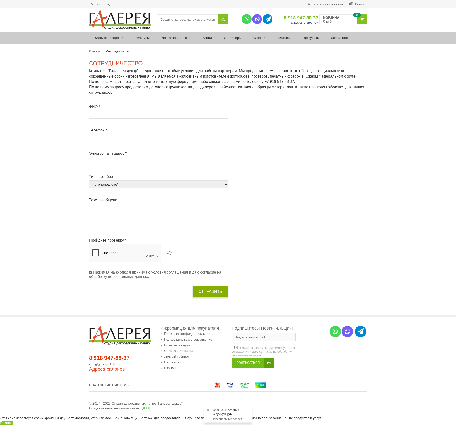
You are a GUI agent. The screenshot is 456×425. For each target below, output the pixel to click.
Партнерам (173, 362)
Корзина (217, 410)
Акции (207, 38)
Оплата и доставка (178, 351)
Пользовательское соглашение (188, 339)
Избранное (339, 38)
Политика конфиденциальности (189, 334)
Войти (359, 4)
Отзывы (284, 38)
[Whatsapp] (247, 19)
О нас (257, 38)
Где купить (310, 38)
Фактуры (143, 38)
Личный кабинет (176, 356)
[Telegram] (267, 19)
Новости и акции (177, 345)
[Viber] (257, 19)
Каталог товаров (107, 38)
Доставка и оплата (176, 38)
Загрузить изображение (325, 4)
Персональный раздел (227, 419)
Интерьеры (232, 38)
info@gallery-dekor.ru (105, 364)
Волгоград (103, 4)
